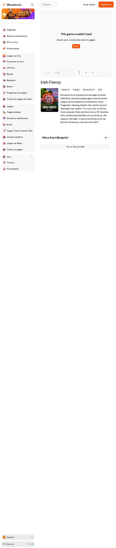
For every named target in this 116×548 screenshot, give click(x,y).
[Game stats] (86, 73)
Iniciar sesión (89, 4)
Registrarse (106, 4)
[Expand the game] (99, 73)
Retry (76, 46)
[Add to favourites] (93, 73)
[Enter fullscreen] (106, 73)
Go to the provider (76, 146)
